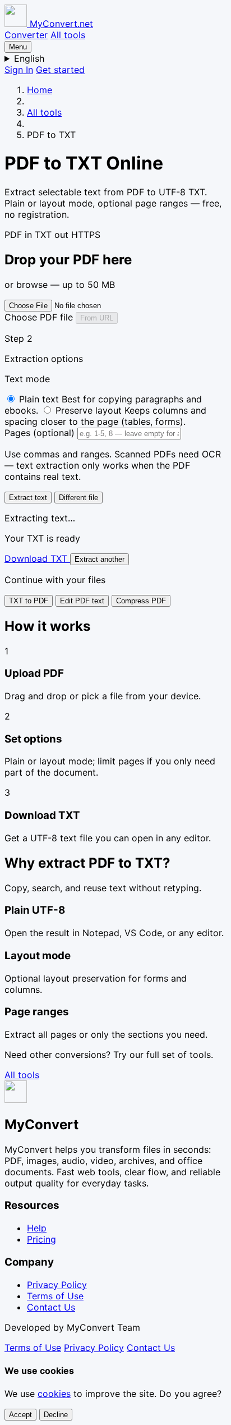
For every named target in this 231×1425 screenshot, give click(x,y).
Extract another (99, 559)
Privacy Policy (57, 1284)
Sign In (18, 69)
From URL (96, 318)
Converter (26, 34)
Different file (78, 497)
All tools (67, 34)
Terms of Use (55, 1296)
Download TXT (37, 558)
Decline (56, 1414)
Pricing (41, 1239)
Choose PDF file (40, 317)
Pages (39, 432)
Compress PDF (141, 601)
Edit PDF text (82, 601)
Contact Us (51, 1307)
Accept (20, 1414)
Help (37, 1228)
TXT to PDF (28, 601)
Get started (60, 69)
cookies (54, 1393)
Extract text (28, 497)
